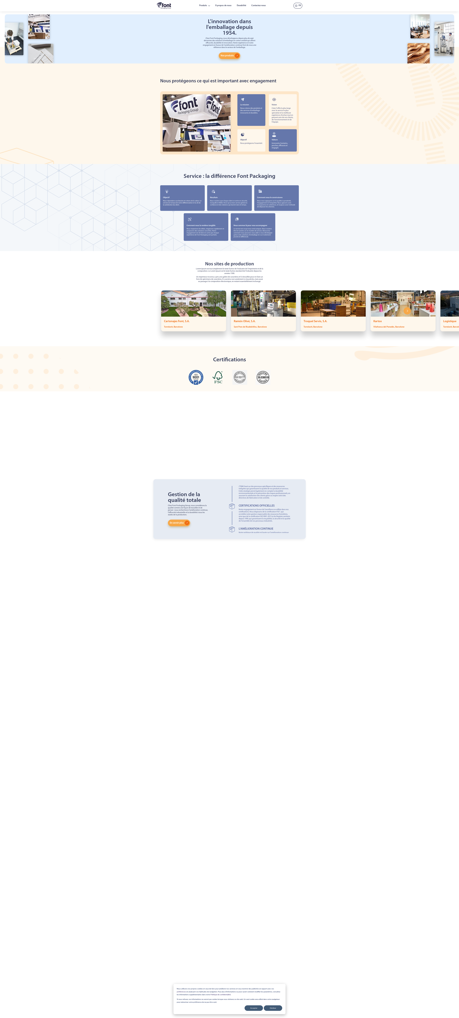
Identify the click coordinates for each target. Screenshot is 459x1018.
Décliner (273, 1008)
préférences (181, 992)
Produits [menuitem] (203, 6)
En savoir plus (177, 523)
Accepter (253, 1008)
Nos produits (227, 56)
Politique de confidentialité (220, 994)
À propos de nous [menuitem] (223, 6)
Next (407, 311)
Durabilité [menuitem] (241, 6)
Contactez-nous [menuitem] (258, 6)
